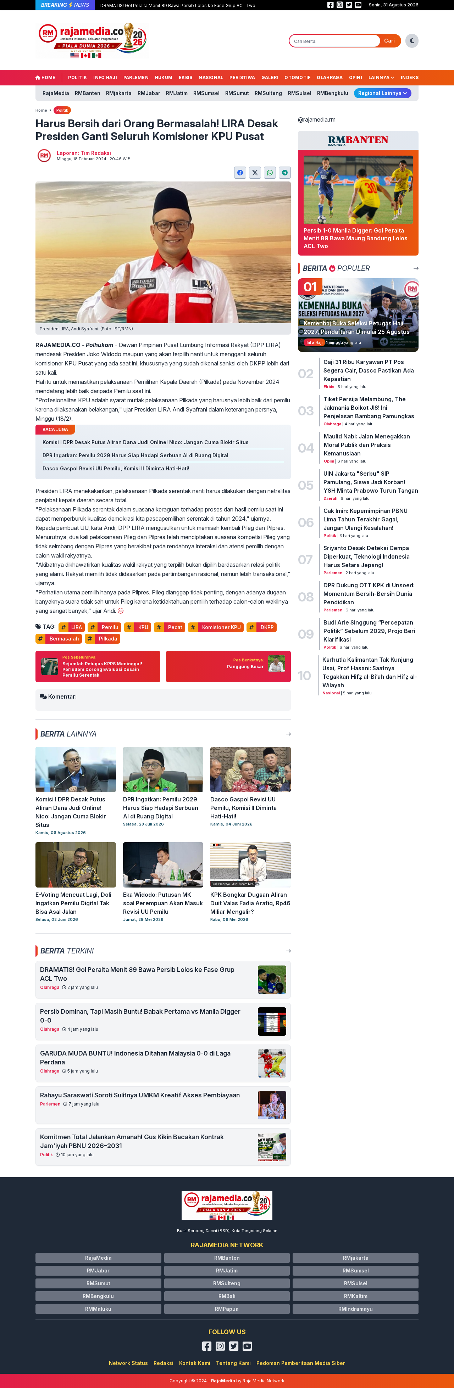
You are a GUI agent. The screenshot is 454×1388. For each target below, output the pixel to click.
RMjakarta (119, 93)
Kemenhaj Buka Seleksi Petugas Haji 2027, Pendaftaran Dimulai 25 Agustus (357, 327)
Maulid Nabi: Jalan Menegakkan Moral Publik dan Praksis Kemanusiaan (367, 445)
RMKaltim (355, 1296)
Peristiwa (242, 77)
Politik (77, 77)
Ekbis (186, 77)
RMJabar (149, 93)
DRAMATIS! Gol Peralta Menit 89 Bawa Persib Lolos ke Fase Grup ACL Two (177, 5)
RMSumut (237, 93)
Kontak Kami (194, 1363)
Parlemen (136, 77)
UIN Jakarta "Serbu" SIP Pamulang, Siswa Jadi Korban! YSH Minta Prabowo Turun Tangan (370, 482)
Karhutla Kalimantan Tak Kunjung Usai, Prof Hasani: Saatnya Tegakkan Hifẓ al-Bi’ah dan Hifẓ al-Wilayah (369, 672)
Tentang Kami (233, 1363)
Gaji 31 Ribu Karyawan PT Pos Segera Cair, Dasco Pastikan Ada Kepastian (368, 370)
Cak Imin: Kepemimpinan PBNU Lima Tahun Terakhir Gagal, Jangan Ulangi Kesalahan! (365, 519)
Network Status (128, 1363)
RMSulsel (299, 93)
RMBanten (87, 93)
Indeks (410, 77)
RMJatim (177, 93)
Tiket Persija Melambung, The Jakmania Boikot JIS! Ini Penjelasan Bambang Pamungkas (368, 408)
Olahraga (329, 77)
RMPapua (227, 1309)
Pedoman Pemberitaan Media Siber (300, 1363)
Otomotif (297, 77)
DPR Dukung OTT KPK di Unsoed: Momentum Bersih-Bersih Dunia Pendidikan (369, 594)
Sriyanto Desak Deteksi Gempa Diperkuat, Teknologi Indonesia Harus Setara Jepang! (366, 556)
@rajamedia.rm (317, 119)
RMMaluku (98, 1309)
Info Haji (105, 77)
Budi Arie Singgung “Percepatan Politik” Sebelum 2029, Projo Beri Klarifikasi (369, 631)
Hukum (164, 77)
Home (47, 77)
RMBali (227, 1296)
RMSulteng (268, 93)
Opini (355, 77)
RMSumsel (206, 93)
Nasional (211, 77)
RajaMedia (56, 93)
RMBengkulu (332, 93)
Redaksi (163, 1363)
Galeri (269, 77)
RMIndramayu (355, 1309)
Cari (389, 41)
